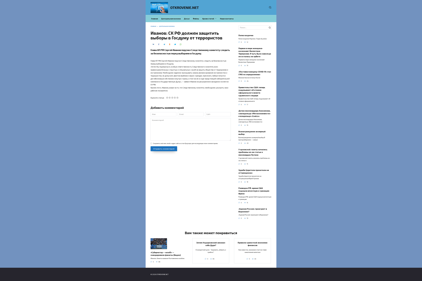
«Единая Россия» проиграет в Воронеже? (252, 210)
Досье (187, 19)
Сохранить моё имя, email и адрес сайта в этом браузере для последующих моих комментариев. (185, 143)
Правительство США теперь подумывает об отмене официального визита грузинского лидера (251, 91)
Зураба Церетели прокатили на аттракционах (253, 171)
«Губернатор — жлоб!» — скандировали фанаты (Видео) (166, 253)
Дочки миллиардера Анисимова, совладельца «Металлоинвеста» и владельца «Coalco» (254, 113)
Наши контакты (227, 19)
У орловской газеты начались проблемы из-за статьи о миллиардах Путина (252, 152)
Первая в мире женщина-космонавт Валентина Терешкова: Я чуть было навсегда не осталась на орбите (254, 52)
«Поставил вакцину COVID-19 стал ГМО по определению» (254, 73)
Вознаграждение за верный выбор (252, 132)
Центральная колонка (171, 19)
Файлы (196, 19)
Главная (154, 19)
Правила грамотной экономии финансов (252, 243)
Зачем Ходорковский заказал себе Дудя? (210, 243)
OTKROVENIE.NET (184, 7)
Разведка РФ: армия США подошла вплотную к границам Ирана (253, 191)
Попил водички (245, 35)
